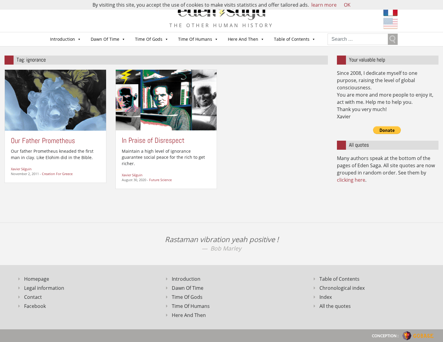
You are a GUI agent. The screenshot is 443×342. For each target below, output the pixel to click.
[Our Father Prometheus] (55, 99)
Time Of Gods (148, 39)
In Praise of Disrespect (153, 140)
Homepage (36, 279)
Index (325, 297)
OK (347, 5)
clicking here (351, 180)
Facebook (35, 306)
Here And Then (243, 39)
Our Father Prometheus (43, 140)
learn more (324, 5)
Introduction (62, 39)
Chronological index (342, 288)
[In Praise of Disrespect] (166, 99)
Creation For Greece (57, 173)
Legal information (44, 288)
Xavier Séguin (21, 169)
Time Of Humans (195, 39)
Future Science (160, 179)
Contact (33, 297)
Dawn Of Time (105, 39)
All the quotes (335, 306)
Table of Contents (291, 39)
